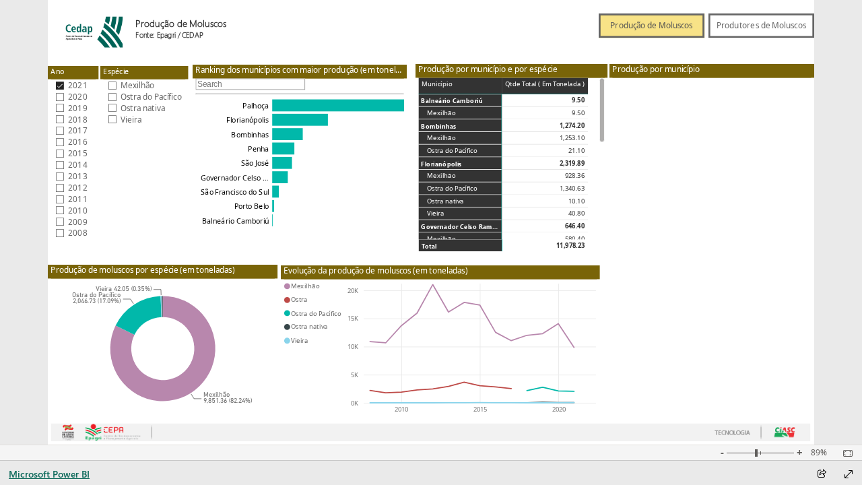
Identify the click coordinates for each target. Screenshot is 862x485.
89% (819, 452)
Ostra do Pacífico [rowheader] (452, 151)
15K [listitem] (352, 318)
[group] (188, 23)
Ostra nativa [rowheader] (446, 201)
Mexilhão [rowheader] (442, 113)
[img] (92, 25)
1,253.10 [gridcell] (572, 138)
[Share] (821, 474)
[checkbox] (73, 85)
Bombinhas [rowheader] (439, 125)
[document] (188, 30)
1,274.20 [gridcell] (572, 125)
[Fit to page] (844, 453)
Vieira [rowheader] (436, 213)
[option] (139, 315)
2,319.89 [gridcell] (572, 163)
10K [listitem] (352, 346)
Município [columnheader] (437, 83)
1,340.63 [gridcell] (572, 189)
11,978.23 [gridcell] (570, 245)
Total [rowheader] (429, 245)
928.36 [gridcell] (575, 176)
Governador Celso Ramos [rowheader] (461, 226)
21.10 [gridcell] (577, 151)
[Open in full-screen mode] (848, 474)
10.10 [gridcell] (577, 201)
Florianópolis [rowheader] (442, 163)
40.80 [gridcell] (577, 213)
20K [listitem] (352, 290)
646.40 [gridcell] (575, 226)
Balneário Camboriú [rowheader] (453, 100)
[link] (651, 19)
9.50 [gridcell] (578, 100)
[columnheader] (545, 85)
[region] (431, 222)
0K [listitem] (354, 403)
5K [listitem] (354, 374)
